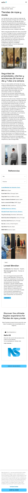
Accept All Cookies (14, 490)
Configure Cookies (14, 486)
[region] (14, 481)
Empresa (5, 181)
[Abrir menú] (26, 2)
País (4, 176)
